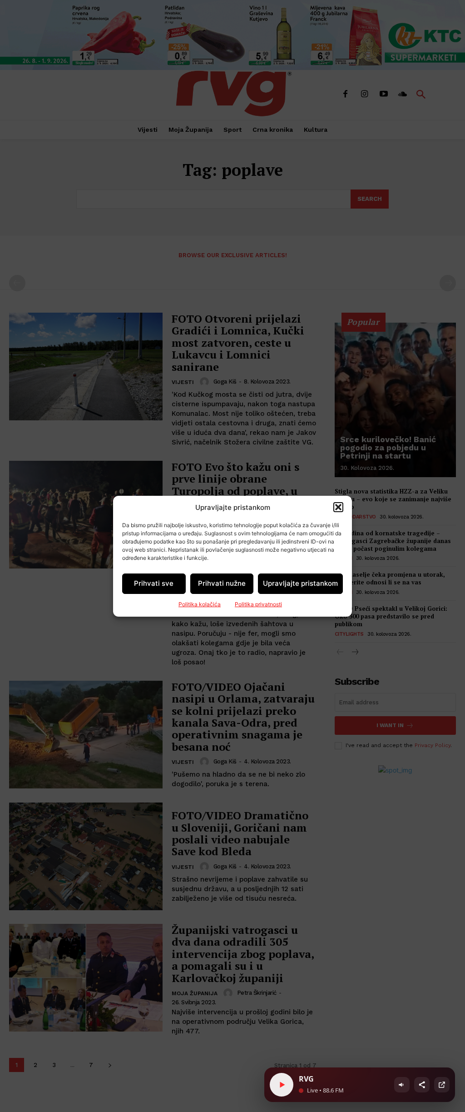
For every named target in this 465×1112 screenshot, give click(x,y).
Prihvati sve (153, 583)
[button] (338, 507)
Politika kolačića (199, 604)
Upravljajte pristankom (300, 583)
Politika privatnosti (258, 604)
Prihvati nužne (222, 583)
